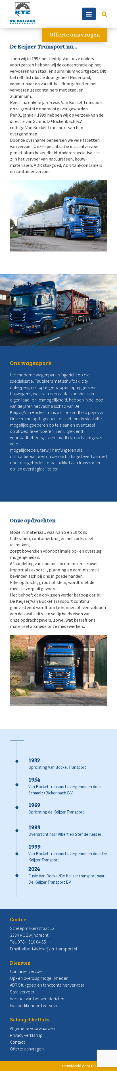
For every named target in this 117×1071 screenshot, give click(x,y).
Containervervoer (26, 971)
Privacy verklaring (26, 1035)
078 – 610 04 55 (32, 942)
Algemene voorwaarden (32, 1028)
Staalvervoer (22, 992)
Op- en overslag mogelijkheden (39, 978)
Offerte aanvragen (74, 34)
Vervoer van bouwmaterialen (37, 998)
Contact (17, 1042)
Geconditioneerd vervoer (34, 1005)
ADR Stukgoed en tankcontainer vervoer (47, 985)
